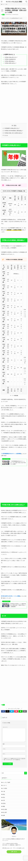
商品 (4, 794)
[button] (3, 711)
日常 (4, 800)
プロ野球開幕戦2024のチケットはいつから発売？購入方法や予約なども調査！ (18, 463)
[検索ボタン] (26, 1)
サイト (4, 753)
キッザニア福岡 (6, 782)
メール (4, 748)
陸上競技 (5, 809)
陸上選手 (5, 812)
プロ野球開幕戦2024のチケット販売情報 (11, 453)
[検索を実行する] (25, 773)
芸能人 (4, 803)
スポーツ (5, 785)
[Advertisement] (14, 103)
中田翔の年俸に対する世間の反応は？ (13, 133)
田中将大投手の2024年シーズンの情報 (10, 596)
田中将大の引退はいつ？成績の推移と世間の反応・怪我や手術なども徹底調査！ (18, 605)
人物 (3, 14)
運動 (4, 806)
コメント (5, 727)
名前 (3, 743)
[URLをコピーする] (25, 711)
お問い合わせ (14, 851)
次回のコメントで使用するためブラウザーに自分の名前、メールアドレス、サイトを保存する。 (14, 759)
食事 (4, 815)
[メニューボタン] (1, 1)
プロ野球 (5, 788)
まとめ (6, 135)
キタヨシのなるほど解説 (14, 1)
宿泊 (4, 797)
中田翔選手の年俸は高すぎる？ (12, 128)
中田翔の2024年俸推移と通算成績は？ (13, 130)
